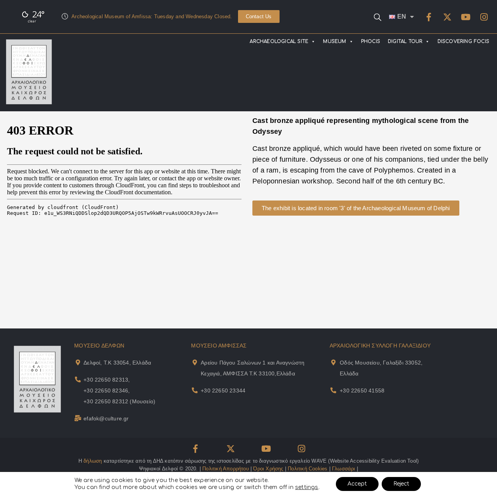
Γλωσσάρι (343, 469)
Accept (357, 484)
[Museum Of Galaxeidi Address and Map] (333, 362)
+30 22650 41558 (362, 390)
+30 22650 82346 (105, 390)
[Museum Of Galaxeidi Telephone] (333, 390)
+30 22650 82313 (105, 380)
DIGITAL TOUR (405, 41)
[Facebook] (429, 17)
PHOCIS (370, 41)
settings (306, 487)
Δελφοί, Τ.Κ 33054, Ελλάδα (117, 362)
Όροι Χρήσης (268, 469)
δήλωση (92, 461)
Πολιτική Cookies (307, 469)
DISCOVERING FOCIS (463, 41)
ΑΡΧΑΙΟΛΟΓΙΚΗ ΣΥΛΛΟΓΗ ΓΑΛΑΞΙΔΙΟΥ (380, 345)
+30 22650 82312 (105, 401)
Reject (401, 484)
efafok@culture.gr (106, 418)
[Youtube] (466, 17)
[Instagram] (484, 17)
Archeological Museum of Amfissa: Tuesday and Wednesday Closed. (151, 16)
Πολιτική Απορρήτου (225, 469)
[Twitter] (447, 17)
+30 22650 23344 (223, 390)
